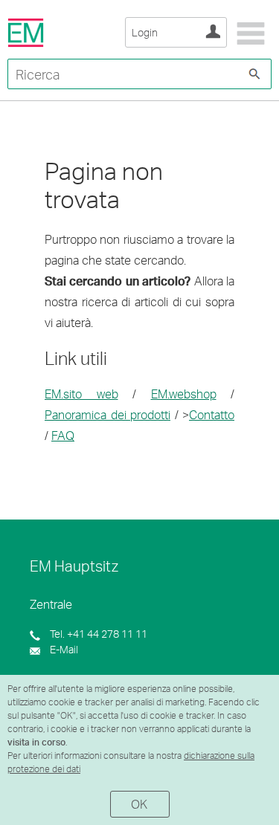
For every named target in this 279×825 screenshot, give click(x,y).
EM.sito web (81, 393)
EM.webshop (184, 393)
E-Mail (63, 649)
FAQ (62, 435)
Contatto (211, 414)
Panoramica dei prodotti (107, 414)
